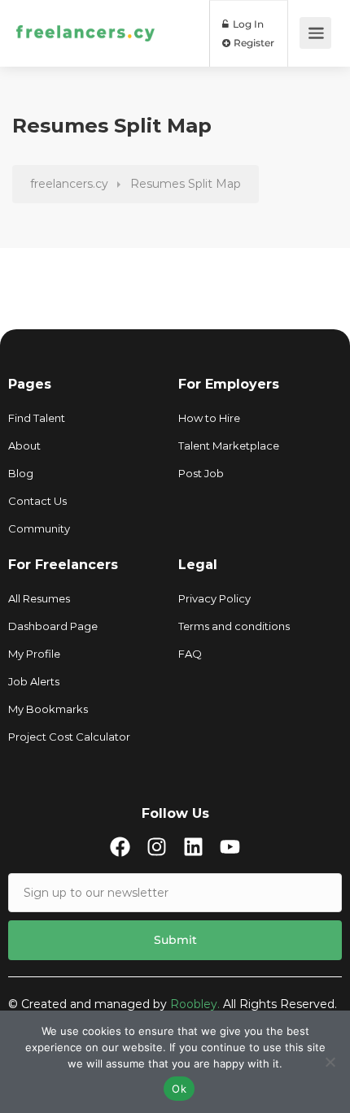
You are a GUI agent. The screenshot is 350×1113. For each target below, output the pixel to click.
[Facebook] (120, 847)
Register (252, 43)
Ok (179, 1088)
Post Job (201, 473)
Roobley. (195, 1004)
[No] (330, 1062)
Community (39, 528)
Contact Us (37, 500)
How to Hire (209, 417)
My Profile (34, 653)
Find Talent (36, 417)
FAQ (190, 653)
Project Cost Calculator (69, 736)
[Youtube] (230, 847)
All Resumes (39, 598)
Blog (20, 473)
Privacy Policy (214, 598)
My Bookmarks (48, 708)
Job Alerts (33, 681)
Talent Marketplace (228, 445)
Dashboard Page (53, 626)
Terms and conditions (234, 626)
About (24, 445)
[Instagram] (157, 847)
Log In (247, 24)
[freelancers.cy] (85, 12)
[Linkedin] (193, 847)
